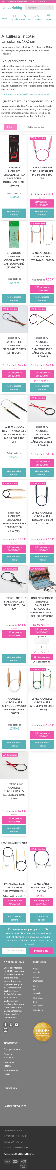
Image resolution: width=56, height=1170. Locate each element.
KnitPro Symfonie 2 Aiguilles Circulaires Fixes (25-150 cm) (14, 345)
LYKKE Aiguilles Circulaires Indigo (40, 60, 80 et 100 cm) (42, 518)
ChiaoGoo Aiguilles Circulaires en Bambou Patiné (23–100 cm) (14, 260)
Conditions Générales (17, 1147)
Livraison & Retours (9, 1064)
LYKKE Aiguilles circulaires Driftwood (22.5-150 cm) (14, 887)
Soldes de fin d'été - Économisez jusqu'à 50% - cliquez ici (23, 2)
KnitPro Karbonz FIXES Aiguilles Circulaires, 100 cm (14, 603)
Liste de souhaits (26, 19)
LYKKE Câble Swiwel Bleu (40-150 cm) (42, 887)
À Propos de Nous (12, 1049)
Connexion (37, 19)
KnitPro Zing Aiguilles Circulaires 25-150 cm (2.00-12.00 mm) (14, 791)
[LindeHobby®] (12, 7)
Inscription (41, 951)
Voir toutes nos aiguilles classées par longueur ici (25, 93)
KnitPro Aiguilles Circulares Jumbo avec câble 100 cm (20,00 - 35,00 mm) (14, 521)
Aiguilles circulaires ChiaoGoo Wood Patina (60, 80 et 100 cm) (14, 706)
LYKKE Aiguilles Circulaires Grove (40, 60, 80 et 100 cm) (42, 704)
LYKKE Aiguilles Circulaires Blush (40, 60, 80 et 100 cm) (42, 173)
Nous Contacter (13, 1142)
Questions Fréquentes (9, 1056)
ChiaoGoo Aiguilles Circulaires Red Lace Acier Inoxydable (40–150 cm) (14, 176)
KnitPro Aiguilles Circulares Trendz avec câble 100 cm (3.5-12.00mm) (42, 436)
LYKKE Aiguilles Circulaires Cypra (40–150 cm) (42, 256)
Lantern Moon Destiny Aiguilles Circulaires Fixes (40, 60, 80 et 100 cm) (14, 434)
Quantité (41, 636)
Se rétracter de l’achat (11, 1072)
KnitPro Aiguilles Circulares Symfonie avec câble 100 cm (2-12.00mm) (42, 347)
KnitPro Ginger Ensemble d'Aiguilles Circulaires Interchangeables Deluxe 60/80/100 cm (42, 608)
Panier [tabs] (48, 19)
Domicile (14, 19)
